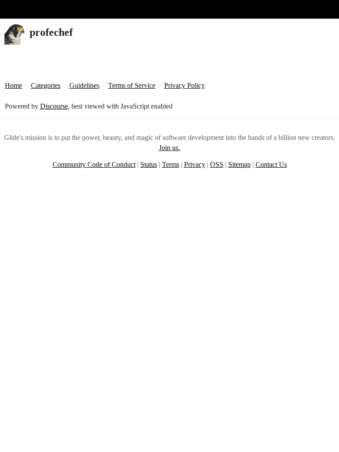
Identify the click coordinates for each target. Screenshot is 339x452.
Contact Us (271, 164)
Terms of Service (131, 85)
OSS (216, 164)
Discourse (54, 106)
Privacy (194, 164)
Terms (170, 164)
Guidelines (84, 85)
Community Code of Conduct (94, 164)
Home (13, 85)
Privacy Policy (184, 85)
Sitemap (239, 164)
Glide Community (29, 9)
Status (148, 164)
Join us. (169, 147)
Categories (45, 85)
